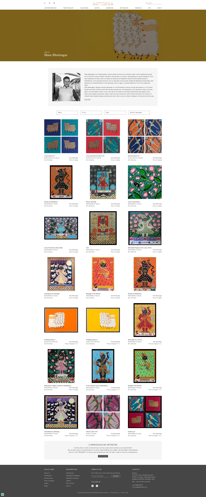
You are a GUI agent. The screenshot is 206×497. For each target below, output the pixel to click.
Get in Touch (70, 483)
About (160, 8)
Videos (46, 483)
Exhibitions (109, 8)
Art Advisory (124, 8)
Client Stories (48, 478)
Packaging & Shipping (73, 475)
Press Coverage (49, 481)
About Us (47, 473)
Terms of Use (124, 492)
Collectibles (84, 8)
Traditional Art (68, 8)
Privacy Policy (114, 492)
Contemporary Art (50, 8)
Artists (97, 8)
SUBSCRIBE (116, 476)
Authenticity (70, 473)
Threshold (138, 8)
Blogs (46, 486)
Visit (149, 8)
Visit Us (68, 486)
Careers (68, 481)
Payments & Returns (72, 478)
